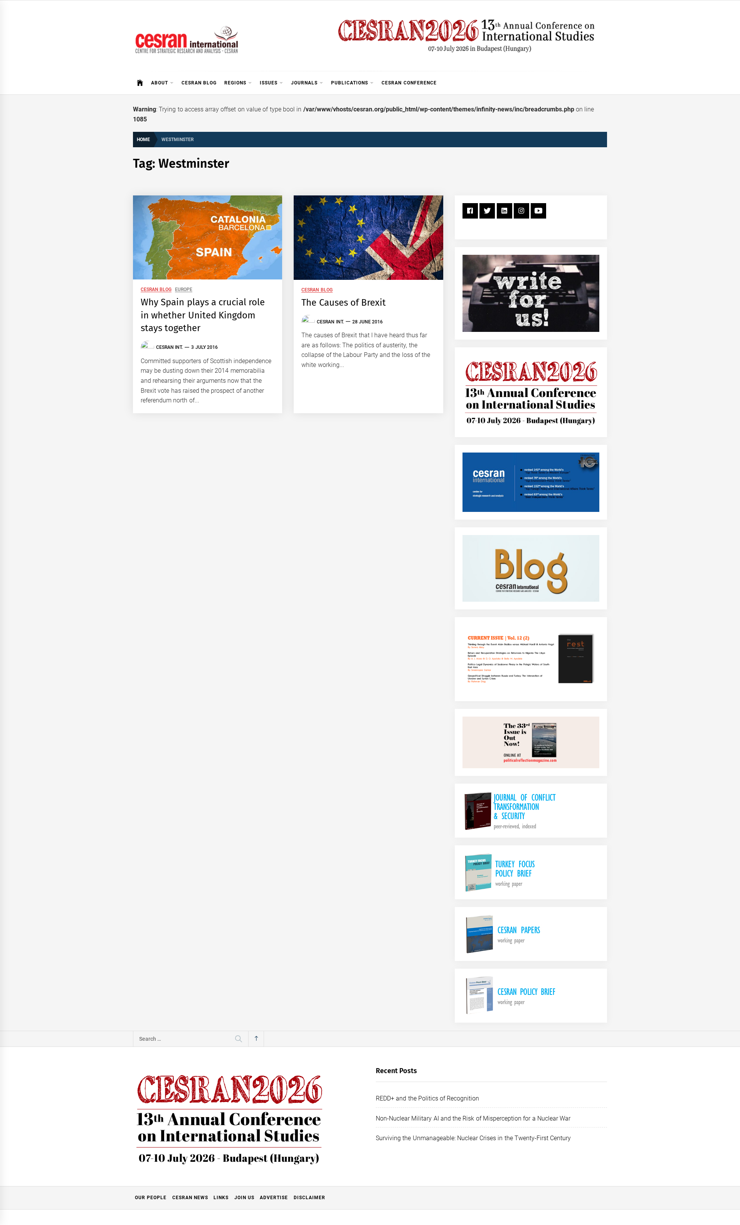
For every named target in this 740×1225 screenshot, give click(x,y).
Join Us (244, 1197)
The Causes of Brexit (343, 302)
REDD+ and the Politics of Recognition (427, 1098)
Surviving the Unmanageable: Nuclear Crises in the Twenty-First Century (473, 1138)
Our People (150, 1197)
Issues (269, 83)
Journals (304, 83)
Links (221, 1197)
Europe (183, 289)
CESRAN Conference (409, 83)
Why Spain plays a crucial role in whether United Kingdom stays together (203, 315)
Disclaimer (309, 1197)
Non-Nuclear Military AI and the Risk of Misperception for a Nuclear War (473, 1118)
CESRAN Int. (169, 347)
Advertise (274, 1197)
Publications (349, 83)
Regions (235, 83)
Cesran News (190, 1197)
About (159, 83)
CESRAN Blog (199, 83)
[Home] (140, 82)
